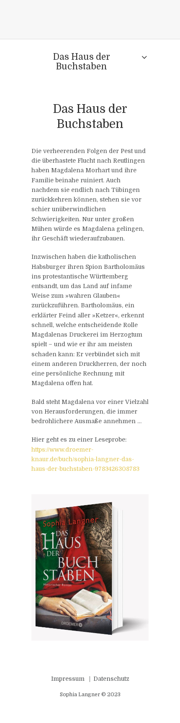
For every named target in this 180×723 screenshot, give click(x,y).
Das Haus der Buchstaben (81, 62)
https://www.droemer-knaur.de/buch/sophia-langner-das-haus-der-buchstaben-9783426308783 (85, 459)
